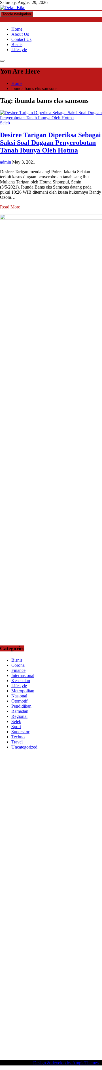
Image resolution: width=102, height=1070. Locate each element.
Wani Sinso (75, 812)
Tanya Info (54, 1048)
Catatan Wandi (84, 956)
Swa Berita (43, 802)
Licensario (27, 894)
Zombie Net (47, 833)
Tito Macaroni (55, 930)
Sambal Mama (55, 818)
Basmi (51, 1002)
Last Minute (60, 889)
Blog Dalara (24, 792)
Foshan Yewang (55, 772)
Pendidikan (21, 706)
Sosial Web (81, 976)
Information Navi (84, 930)
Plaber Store (81, 772)
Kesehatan (20, 680)
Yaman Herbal (24, 910)
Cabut (5, 1012)
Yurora (6, 807)
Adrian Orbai (83, 853)
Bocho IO (22, 920)
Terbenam (20, 1007)
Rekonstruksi (38, 843)
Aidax (13, 823)
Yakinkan (24, 1032)
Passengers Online (65, 782)
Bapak (79, 1022)
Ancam (93, 996)
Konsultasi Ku (48, 1037)
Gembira (8, 1032)
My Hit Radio (28, 818)
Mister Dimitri (12, 843)
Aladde (92, 812)
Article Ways (11, 884)
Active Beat (48, 910)
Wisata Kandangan (31, 966)
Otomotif (19, 701)
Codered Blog (12, 874)
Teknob (7, 940)
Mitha (62, 807)
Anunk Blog (25, 756)
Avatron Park (75, 787)
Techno (18, 736)
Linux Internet (66, 925)
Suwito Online (54, 945)
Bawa (5, 1007)
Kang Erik (44, 940)
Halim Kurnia (53, 986)
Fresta (37, 812)
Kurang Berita (50, 971)
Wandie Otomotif (39, 961)
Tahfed (79, 940)
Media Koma (33, 976)
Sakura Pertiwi (26, 986)
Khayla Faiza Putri (83, 950)
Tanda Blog (75, 1042)
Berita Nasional (78, 971)
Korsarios (39, 889)
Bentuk (78, 1007)
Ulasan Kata (37, 1022)
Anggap (19, 1017)
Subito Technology (62, 766)
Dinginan (8, 1027)
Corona (18, 665)
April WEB (53, 812)
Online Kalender (61, 884)
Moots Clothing (24, 828)
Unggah (83, 1017)
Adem (72, 1012)
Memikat (82, 1027)
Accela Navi (46, 777)
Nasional (19, 695)
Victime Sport (28, 899)
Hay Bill (75, 920)
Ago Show (60, 843)
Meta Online (24, 807)
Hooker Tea (42, 864)
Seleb (5, 122)
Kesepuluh (89, 1032)
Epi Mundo (59, 792)
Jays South (21, 812)
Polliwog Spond (29, 766)
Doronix (57, 761)
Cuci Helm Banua (31, 956)
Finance (18, 670)
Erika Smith (10, 858)
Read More (10, 206)
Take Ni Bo (23, 777)
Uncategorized (24, 747)
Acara (88, 991)
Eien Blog (55, 838)
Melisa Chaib (87, 802)
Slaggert (7, 818)
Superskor (20, 731)
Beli (88, 1002)
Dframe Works (71, 777)
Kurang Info (25, 971)
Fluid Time (36, 874)
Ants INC (39, 782)
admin (5, 162)
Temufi (60, 864)
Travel (17, 741)
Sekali (53, 1032)
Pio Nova (70, 874)
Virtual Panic (51, 828)
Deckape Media (14, 915)
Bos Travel (59, 935)
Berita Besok (58, 976)
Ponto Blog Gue (65, 879)
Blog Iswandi (68, 961)
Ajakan (59, 1012)
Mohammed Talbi (16, 879)
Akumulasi (76, 996)
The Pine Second (37, 858)
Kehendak (69, 1032)
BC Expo (89, 879)
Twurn (42, 792)
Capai (70, 1017)
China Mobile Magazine (21, 848)
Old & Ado (10, 904)
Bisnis (16, 44)
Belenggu (51, 1007)
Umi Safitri (76, 986)
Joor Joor (41, 879)
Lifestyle (19, 49)
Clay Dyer (41, 920)
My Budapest (41, 915)
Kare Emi (17, 869)
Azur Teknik (48, 756)
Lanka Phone (36, 761)
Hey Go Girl (77, 761)
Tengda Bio (20, 864)
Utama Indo (79, 818)
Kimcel (17, 761)
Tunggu (7, 1022)
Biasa (66, 1007)
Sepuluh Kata (74, 1037)
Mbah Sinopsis (82, 807)
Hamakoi (67, 823)
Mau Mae (63, 940)
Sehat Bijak (40, 991)
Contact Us (21, 39)
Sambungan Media (17, 1037)
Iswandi (7, 956)
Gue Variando (33, 904)
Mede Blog (84, 869)
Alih (50, 996)
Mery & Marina (31, 838)
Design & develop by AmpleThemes (66, 1062)
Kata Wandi (59, 956)
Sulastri (6, 833)
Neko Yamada (27, 772)
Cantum (19, 1012)
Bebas (36, 1007)
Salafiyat (8, 797)
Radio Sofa (10, 950)
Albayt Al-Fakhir (27, 787)
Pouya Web (62, 869)
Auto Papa (53, 787)
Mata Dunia (81, 935)
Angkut (7, 1002)
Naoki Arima (18, 925)
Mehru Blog (21, 802)
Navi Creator (79, 945)
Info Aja (21, 991)
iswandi (28, 950)
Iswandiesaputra (50, 950)
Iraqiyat (54, 874)
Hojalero (8, 838)
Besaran (44, 1027)
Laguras (74, 848)
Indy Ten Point (51, 894)
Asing (19, 1002)
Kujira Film (78, 864)
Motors (6, 756)
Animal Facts (59, 904)
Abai (30, 996)
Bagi (40, 1002)
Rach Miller (55, 848)
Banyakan (27, 1027)
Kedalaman (63, 1027)
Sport (16, 726)
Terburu (93, 1007)
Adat (21, 996)
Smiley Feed (59, 853)
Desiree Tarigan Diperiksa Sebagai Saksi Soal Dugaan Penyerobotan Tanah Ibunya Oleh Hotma (50, 142)
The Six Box (77, 894)
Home (16, 29)
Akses (5, 1017)
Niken (34, 945)
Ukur (19, 1022)
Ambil (60, 996)
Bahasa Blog (52, 1042)
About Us (20, 34)
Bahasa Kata (11, 1053)
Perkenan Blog (27, 1042)
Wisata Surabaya (33, 935)
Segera (41, 1032)
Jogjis (5, 812)
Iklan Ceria (27, 797)
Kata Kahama (83, 792)
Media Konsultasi (27, 1048)
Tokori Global (73, 910)
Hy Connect (31, 823)
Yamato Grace (70, 797)
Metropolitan (22, 690)
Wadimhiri (20, 782)
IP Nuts (48, 899)
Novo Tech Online (75, 833)
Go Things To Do (25, 930)
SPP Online (36, 853)
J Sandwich (41, 925)
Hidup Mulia (82, 843)
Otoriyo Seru (67, 899)
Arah (30, 1002)
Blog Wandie (61, 966)
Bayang (76, 1002)
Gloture (18, 853)
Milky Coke (91, 899)
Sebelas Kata (46, 981)
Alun (40, 996)
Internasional (22, 675)
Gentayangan (61, 1022)
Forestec (59, 920)
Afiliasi (75, 991)
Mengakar (88, 1012)
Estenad (50, 823)
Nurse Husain (76, 828)
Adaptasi (8, 996)
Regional (19, 716)
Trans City (24, 940)
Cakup (33, 1012)
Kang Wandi (11, 961)
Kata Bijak (46, 807)
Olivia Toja (64, 802)
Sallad (70, 838)
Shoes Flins (90, 874)
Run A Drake (66, 915)
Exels (87, 848)
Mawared (21, 889)
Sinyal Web (10, 976)
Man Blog (18, 945)
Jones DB (9, 935)
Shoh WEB (24, 833)
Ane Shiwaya (38, 869)
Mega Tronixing (68, 858)
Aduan (46, 1012)
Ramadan (19, 711)
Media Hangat (78, 1048)
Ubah (97, 1017)
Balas (63, 1002)
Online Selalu (71, 981)
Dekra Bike (34, 884)
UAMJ (78, 904)
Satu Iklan (25, 981)
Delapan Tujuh (74, 756)
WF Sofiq (86, 838)
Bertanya (60, 991)
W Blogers (47, 797)
